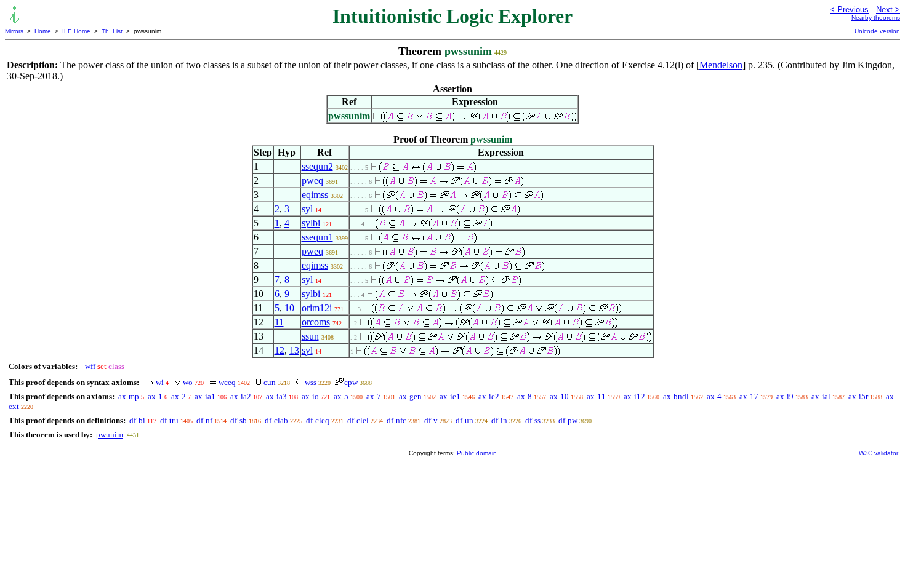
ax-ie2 (488, 396)
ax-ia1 (205, 396)
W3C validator (878, 453)
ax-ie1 (450, 396)
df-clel (358, 420)
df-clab (276, 420)
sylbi (311, 223)
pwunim (109, 434)
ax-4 (714, 396)
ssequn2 (317, 166)
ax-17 (748, 396)
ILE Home (76, 31)
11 (279, 322)
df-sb (238, 420)
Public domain (477, 453)
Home (42, 31)
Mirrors (14, 31)
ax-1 (155, 396)
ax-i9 (785, 396)
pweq (312, 180)
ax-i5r (858, 396)
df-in (499, 420)
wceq (227, 382)
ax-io (310, 396)
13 (294, 350)
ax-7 (373, 396)
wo (188, 382)
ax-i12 (634, 396)
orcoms (316, 322)
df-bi (137, 420)
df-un (464, 420)
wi (160, 382)
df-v (431, 420)
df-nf (204, 420)
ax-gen (410, 396)
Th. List (112, 31)
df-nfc (396, 420)
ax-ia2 (240, 396)
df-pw (567, 420)
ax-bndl (676, 396)
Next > (888, 9)
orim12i (317, 308)
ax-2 (178, 396)
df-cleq (317, 420)
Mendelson (720, 65)
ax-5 (341, 396)
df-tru (169, 420)
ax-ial (821, 396)
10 (289, 308)
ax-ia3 (276, 396)
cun (269, 382)
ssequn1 (317, 237)
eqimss (315, 194)
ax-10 (559, 396)
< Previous (849, 9)
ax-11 (596, 396)
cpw (351, 382)
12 (279, 350)
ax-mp (128, 396)
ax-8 (524, 396)
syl (307, 209)
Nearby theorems (875, 17)
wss (310, 382)
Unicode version (877, 31)
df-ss (533, 420)
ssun (310, 336)
